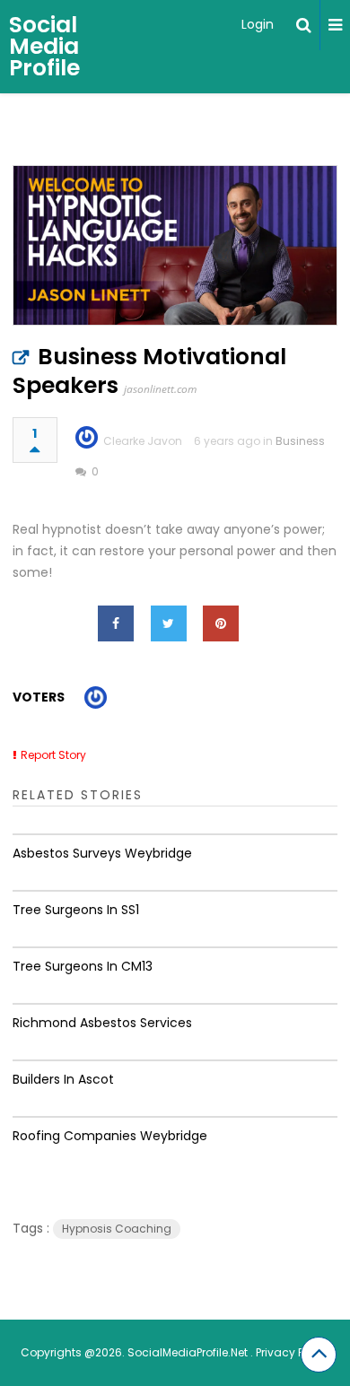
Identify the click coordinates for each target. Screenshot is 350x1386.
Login (257, 24)
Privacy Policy (292, 1352)
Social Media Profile (44, 46)
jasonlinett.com (160, 389)
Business (300, 441)
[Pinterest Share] (221, 623)
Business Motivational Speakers (149, 371)
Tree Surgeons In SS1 (76, 910)
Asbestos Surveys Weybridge (102, 853)
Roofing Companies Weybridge (110, 1136)
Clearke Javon (142, 441)
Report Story (53, 755)
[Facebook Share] (116, 623)
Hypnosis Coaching (116, 1228)
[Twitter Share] (169, 623)
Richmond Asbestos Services (102, 1023)
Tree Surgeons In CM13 (83, 966)
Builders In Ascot (63, 1079)
